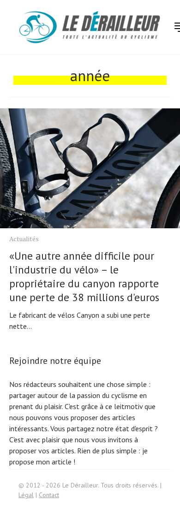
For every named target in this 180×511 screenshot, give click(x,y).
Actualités (24, 238)
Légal (26, 495)
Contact (49, 495)
